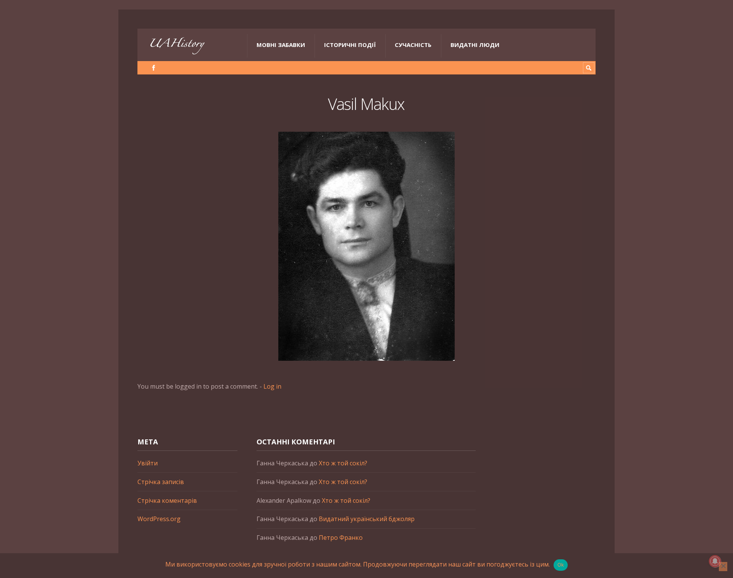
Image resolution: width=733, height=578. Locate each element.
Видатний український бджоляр (367, 519)
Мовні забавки (281, 44)
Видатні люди (474, 44)
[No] (723, 566)
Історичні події (350, 44)
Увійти (147, 463)
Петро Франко (341, 537)
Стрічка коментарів (167, 500)
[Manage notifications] (715, 561)
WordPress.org (159, 519)
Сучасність (413, 44)
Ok (560, 565)
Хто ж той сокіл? (343, 463)
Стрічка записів (160, 482)
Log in (272, 386)
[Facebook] (153, 67)
